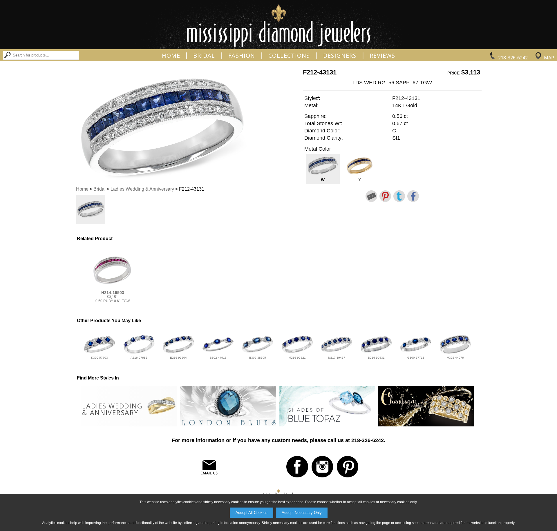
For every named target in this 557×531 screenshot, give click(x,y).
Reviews (382, 56)
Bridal (204, 56)
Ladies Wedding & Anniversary (142, 189)
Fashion (241, 56)
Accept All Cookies (251, 512)
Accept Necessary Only (302, 512)
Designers (340, 56)
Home (171, 56)
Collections (289, 56)
